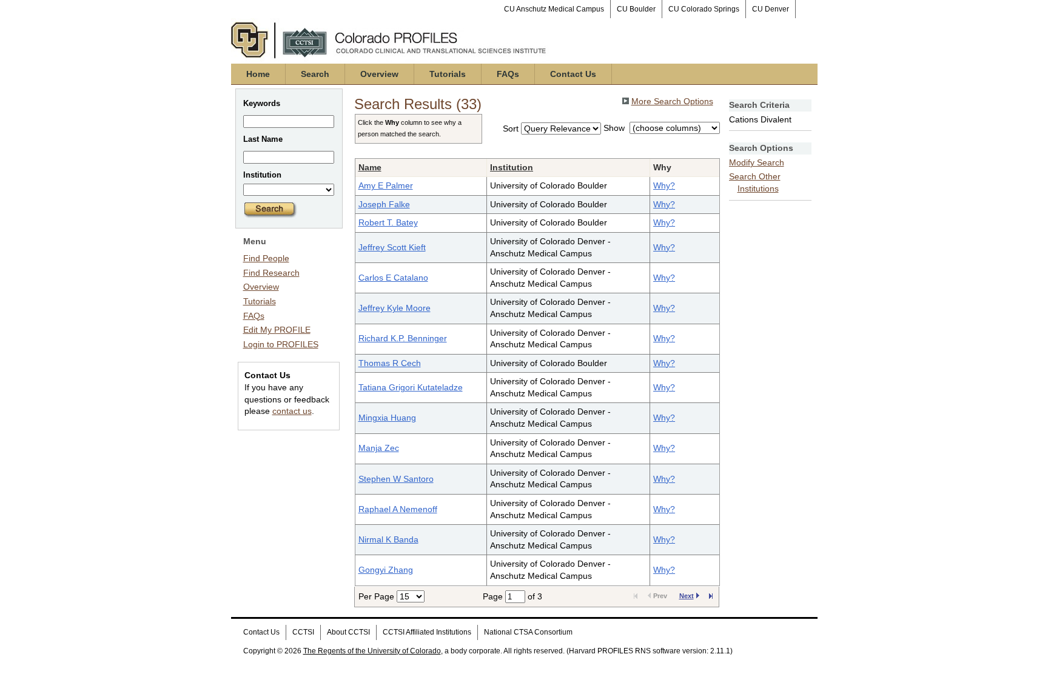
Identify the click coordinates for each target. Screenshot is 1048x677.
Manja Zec (378, 448)
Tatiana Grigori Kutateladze (410, 387)
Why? (664, 185)
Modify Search (756, 162)
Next (686, 595)
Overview (379, 74)
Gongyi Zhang (385, 570)
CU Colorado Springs (703, 9)
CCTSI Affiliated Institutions (427, 632)
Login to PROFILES (280, 344)
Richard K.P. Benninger (402, 338)
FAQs (508, 74)
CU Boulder (636, 9)
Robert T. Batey (388, 222)
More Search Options (672, 101)
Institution (511, 167)
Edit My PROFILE (277, 330)
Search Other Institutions (755, 182)
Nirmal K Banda (388, 539)
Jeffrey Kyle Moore (394, 308)
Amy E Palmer (385, 185)
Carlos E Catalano (393, 277)
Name (369, 167)
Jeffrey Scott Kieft (392, 247)
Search (315, 74)
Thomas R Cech (389, 363)
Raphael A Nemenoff (397, 509)
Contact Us (573, 74)
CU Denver (770, 9)
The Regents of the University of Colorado (372, 651)
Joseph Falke (384, 204)
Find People (266, 258)
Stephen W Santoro (396, 479)
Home (258, 74)
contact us (292, 411)
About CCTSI (348, 632)
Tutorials (447, 74)
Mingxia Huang (387, 417)
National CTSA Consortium (528, 632)
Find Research (271, 273)
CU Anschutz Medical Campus (554, 9)
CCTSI (303, 632)
